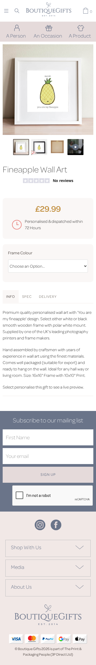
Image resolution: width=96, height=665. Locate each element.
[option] (48, 89)
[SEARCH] (17, 10)
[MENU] (6, 10)
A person (16, 35)
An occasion (48, 35)
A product (80, 35)
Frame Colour (20, 252)
